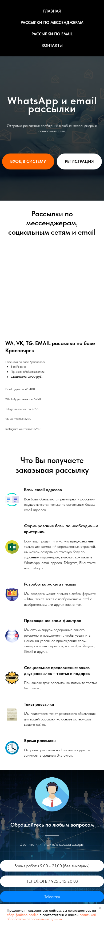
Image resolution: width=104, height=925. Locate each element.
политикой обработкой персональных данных (51, 916)
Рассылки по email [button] (52, 34)
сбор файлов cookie (22, 914)
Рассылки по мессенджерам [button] (52, 22)
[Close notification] (100, 908)
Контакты (52, 45)
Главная (52, 11)
